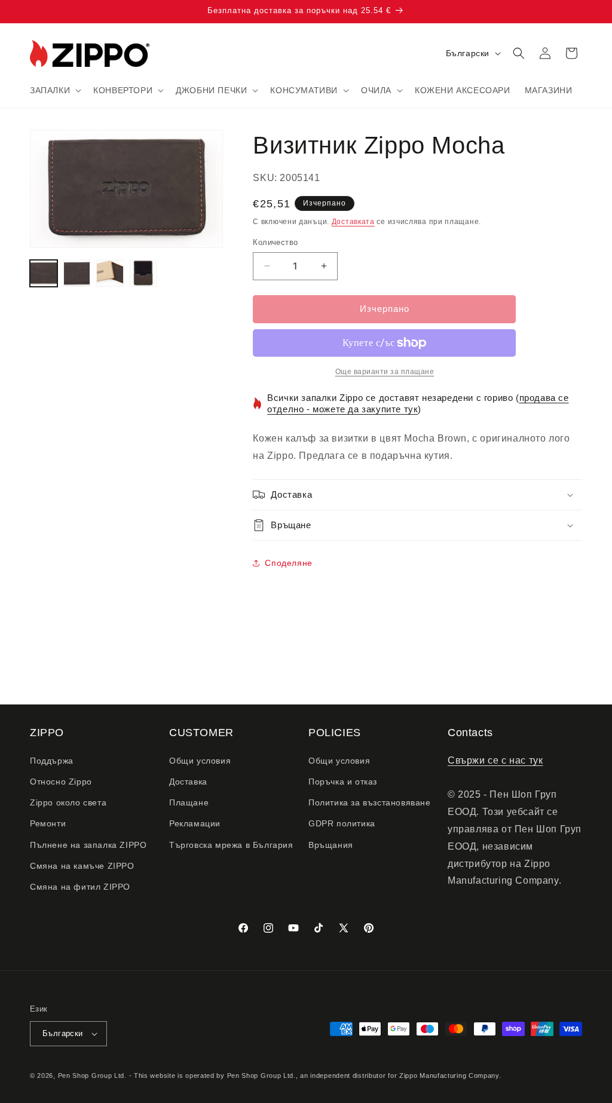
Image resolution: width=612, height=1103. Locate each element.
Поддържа (52, 760)
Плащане (189, 802)
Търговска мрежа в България (231, 845)
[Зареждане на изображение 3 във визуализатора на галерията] (110, 273)
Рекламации (195, 823)
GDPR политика (341, 823)
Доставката (353, 221)
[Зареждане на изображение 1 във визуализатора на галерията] (43, 273)
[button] (54, 90)
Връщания (330, 845)
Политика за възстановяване (369, 802)
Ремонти (48, 823)
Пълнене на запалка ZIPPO (88, 845)
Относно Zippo (61, 781)
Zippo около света (68, 802)
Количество (275, 242)
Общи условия (200, 760)
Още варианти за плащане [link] (384, 371)
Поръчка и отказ (342, 781)
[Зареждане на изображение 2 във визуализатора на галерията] (77, 273)
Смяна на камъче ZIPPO (82, 866)
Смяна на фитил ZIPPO (80, 886)
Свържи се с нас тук (495, 760)
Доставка (188, 781)
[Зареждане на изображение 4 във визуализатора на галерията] (143, 273)
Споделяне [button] (288, 563)
